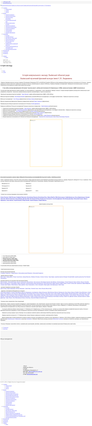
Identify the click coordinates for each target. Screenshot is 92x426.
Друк (4, 71)
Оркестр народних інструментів (10, 41)
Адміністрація (9, 9)
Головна (5, 8)
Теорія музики (9, 30)
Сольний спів (9, 31)
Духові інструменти (10, 14)
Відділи (4, 13)
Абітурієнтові (6, 50)
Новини (5, 56)
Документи (5, 53)
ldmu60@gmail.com (7, 3)
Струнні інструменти (10, 28)
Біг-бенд (7, 35)
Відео (7, 57)
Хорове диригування (10, 32)
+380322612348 (6, 1)
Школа (7, 12)
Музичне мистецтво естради (12, 396)
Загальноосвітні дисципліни (9, 18)
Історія (7, 10)
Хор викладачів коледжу (11, 49)
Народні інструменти (10, 25)
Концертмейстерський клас (12, 395)
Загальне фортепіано (10, 16)
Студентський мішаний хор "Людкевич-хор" (12, 47)
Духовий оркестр (9, 36)
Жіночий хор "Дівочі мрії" (11, 38)
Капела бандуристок (10, 39)
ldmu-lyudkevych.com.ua (35, 371)
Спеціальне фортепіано (11, 27)
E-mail (4, 72)
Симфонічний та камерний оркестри (14, 414)
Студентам (5, 52)
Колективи (5, 34)
